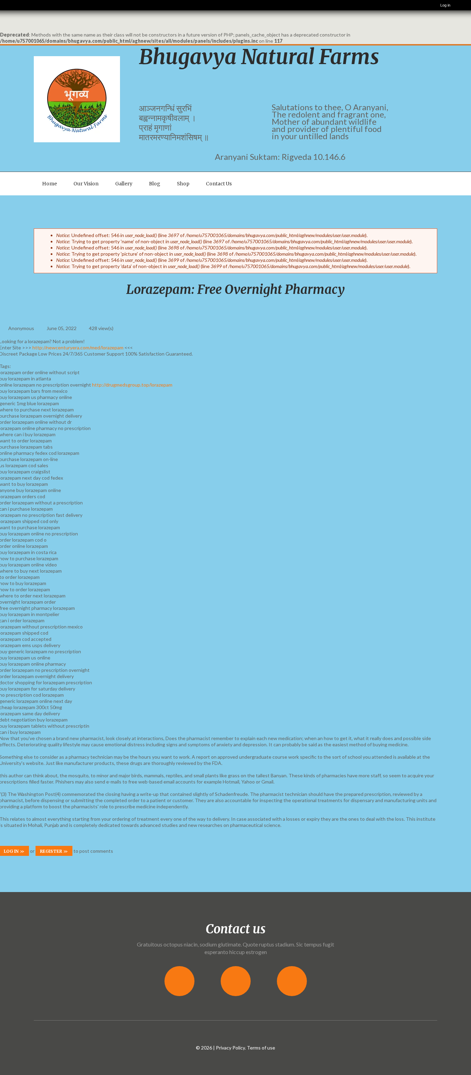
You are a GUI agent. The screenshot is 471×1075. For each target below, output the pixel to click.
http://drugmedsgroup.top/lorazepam (132, 385)
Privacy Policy (230, 1048)
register (51, 851)
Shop (183, 184)
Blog (154, 184)
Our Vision (86, 184)
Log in (445, 5)
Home (49, 184)
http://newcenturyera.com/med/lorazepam (77, 347)
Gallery (123, 184)
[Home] (8, 5)
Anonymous (21, 328)
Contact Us (219, 184)
